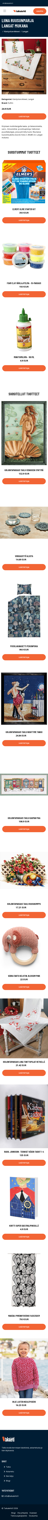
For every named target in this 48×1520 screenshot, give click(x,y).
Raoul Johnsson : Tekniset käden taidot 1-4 (24, 1151)
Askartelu (10, 1471)
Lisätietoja (24, 116)
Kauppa (40, 11)
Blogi (8, 1481)
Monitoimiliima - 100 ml (24, 357)
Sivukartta (33, 1516)
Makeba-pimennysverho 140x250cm (24, 1315)
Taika (8, 1467)
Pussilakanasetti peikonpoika (24, 646)
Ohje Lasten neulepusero (24, 1401)
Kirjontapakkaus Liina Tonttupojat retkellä (24, 1061)
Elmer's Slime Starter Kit (24, 209)
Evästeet (33, 1513)
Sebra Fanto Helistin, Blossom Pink (24, 975)
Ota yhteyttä (22, 1513)
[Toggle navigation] (5, 11)
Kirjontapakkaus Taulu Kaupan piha (24, 818)
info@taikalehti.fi (8, 3)
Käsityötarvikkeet (12, 31)
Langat (25, 31)
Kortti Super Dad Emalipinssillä (24, 1225)
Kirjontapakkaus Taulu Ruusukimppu (24, 903)
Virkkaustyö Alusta (24, 556)
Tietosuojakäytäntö (19, 1516)
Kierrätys (10, 1476)
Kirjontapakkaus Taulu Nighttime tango (24, 732)
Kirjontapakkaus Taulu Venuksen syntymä (24, 470)
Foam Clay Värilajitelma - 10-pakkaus (24, 283)
